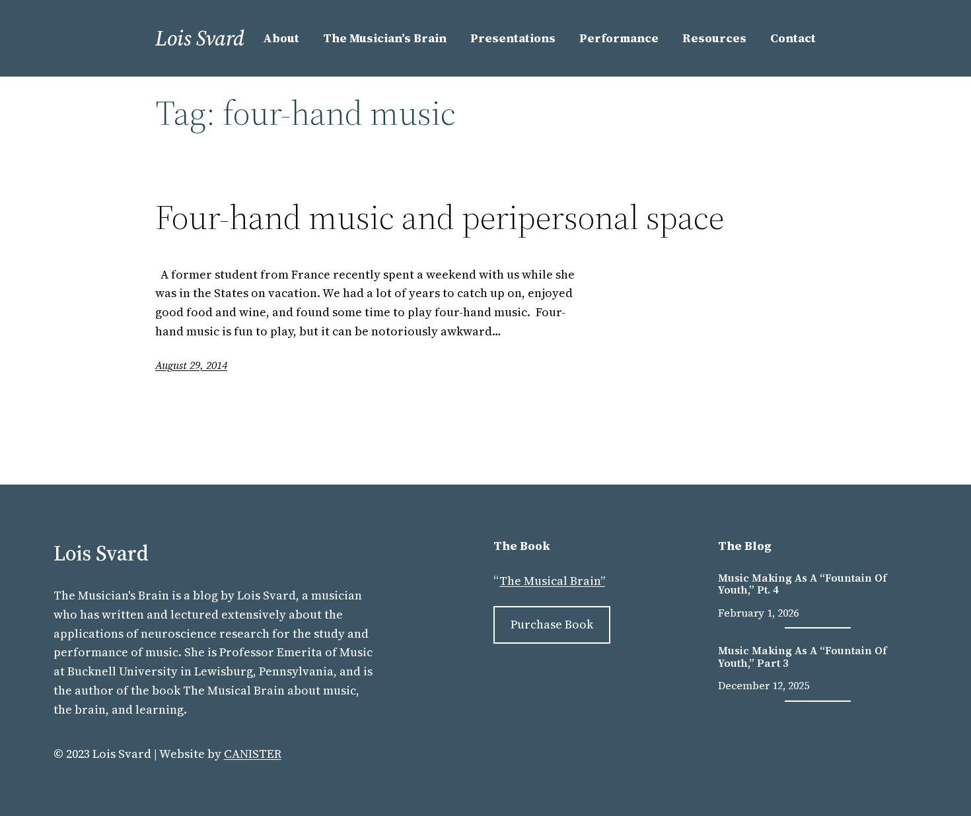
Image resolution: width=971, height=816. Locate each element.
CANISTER (252, 753)
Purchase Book (552, 624)
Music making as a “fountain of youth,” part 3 (802, 656)
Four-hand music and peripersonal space (439, 217)
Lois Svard (199, 38)
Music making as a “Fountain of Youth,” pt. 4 (802, 584)
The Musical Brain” (552, 580)
